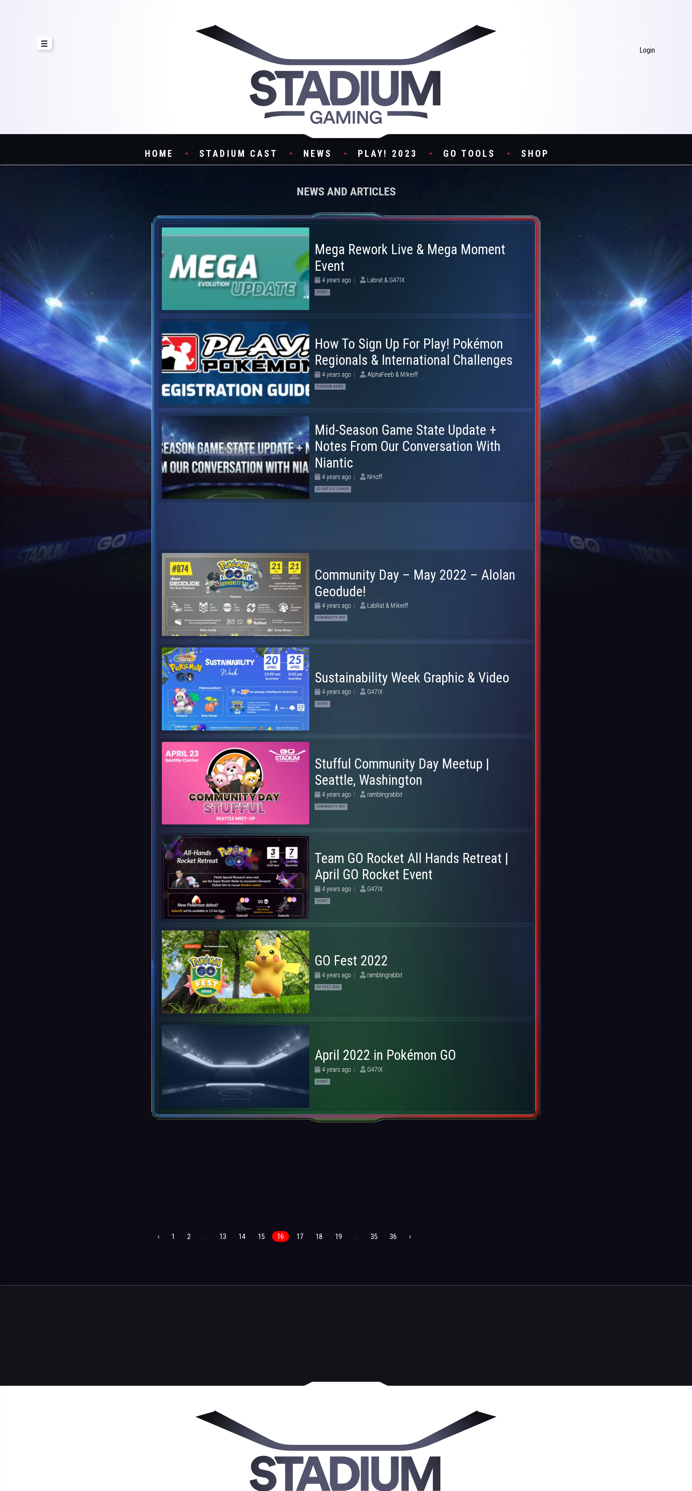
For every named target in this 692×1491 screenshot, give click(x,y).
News (317, 154)
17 (299, 1236)
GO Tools (469, 154)
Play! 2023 (388, 154)
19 (338, 1236)
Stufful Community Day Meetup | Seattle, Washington (402, 772)
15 (261, 1236)
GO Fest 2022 (351, 961)
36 (393, 1236)
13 (222, 1236)
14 (241, 1236)
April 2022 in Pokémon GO (385, 1055)
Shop (535, 154)
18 (319, 1236)
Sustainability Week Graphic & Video (412, 678)
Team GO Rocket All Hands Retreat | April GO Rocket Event (412, 866)
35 (374, 1236)
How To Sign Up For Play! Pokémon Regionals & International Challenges (414, 352)
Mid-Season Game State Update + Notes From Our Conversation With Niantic (408, 446)
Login (647, 50)
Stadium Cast (238, 154)
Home (159, 154)
